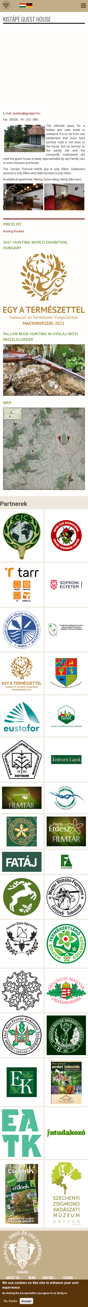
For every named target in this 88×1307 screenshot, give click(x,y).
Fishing (68, 1277)
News (32, 1277)
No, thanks (10, 1301)
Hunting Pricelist (13, 231)
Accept (26, 1301)
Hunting (48, 1277)
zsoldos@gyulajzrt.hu (26, 113)
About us (13, 1277)
